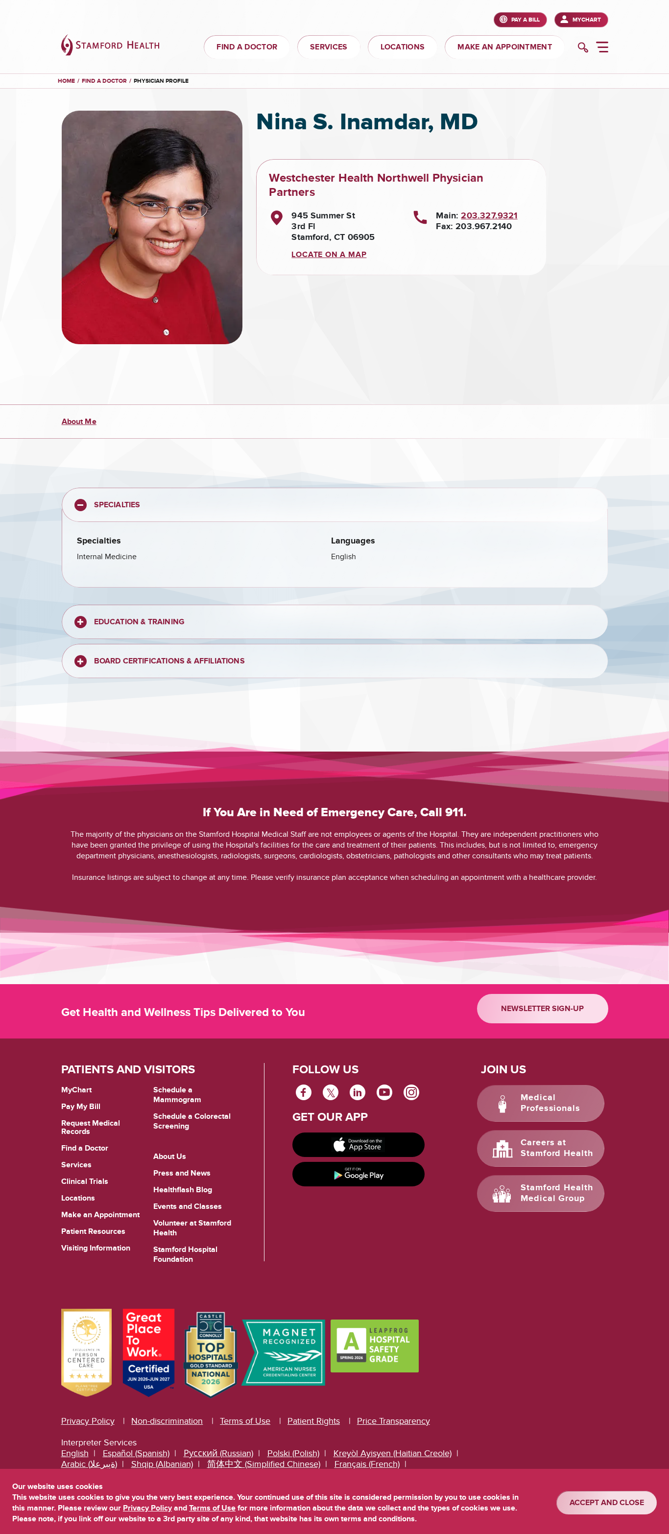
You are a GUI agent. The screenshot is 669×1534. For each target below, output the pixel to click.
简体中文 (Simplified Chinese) (263, 1464)
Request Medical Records (90, 1127)
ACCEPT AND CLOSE (607, 1503)
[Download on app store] (358, 1145)
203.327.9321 (489, 216)
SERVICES (328, 47)
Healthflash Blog (182, 1190)
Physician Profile (161, 81)
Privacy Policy (88, 1421)
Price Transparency (393, 1421)
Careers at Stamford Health (557, 1148)
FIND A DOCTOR (246, 47)
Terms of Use (245, 1421)
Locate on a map (328, 255)
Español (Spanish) (136, 1453)
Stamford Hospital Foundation (185, 1254)
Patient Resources (93, 1231)
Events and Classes (187, 1206)
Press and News (182, 1173)
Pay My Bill (80, 1106)
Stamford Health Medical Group (557, 1193)
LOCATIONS (403, 47)
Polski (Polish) (293, 1453)
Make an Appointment (100, 1215)
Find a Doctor (84, 1148)
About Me (79, 421)
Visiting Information (95, 1248)
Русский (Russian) (218, 1453)
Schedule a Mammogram (177, 1095)
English (75, 1453)
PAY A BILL (525, 20)
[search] (583, 48)
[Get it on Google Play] (358, 1174)
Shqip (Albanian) (162, 1464)
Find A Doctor (104, 81)
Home (66, 81)
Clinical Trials (84, 1181)
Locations (78, 1198)
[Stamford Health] (110, 46)
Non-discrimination (167, 1421)
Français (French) (367, 1464)
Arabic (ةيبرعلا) (89, 1464)
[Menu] (602, 48)
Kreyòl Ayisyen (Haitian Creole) (393, 1453)
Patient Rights (313, 1421)
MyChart (587, 20)
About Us (169, 1156)
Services (76, 1165)
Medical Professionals (550, 1103)
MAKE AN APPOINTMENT (504, 47)
